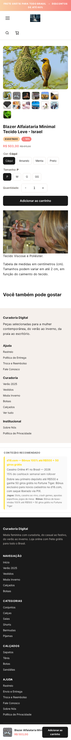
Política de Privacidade (17, 433)
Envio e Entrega (12, 691)
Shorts (7, 624)
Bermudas (9, 630)
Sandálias (9, 669)
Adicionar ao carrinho (35, 201)
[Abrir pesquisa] (7, 33)
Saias (6, 618)
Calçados (9, 407)
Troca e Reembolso (15, 363)
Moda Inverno (11, 395)
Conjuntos (9, 607)
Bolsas (7, 401)
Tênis (6, 658)
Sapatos (8, 652)
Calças (7, 613)
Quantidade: (11, 187)
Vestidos (8, 389)
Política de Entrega (14, 357)
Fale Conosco (11, 369)
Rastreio (8, 351)
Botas (6, 663)
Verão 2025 (10, 384)
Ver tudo (8, 412)
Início (6, 562)
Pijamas (7, 635)
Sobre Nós (9, 427)
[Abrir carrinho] (17, 33)
